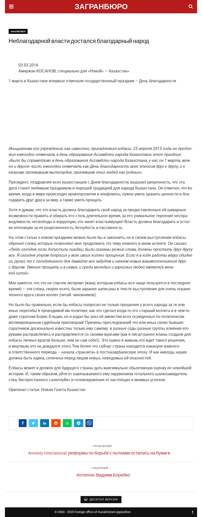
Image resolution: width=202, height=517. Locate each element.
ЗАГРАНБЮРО (101, 7)
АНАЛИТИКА (18, 31)
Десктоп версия (103, 499)
